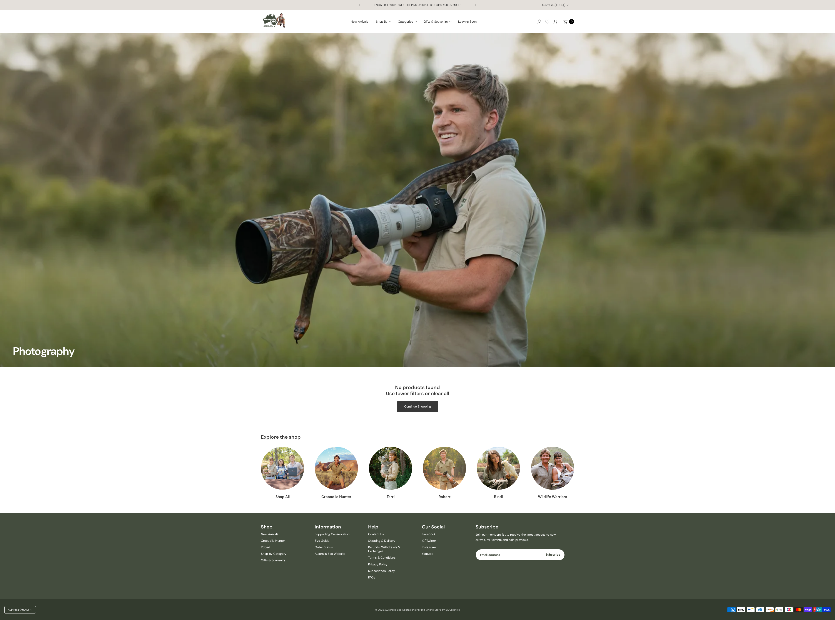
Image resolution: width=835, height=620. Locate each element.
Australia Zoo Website (330, 554)
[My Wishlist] (547, 21)
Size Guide (322, 541)
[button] (385, 21)
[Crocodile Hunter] (336, 468)
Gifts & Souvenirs (273, 560)
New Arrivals (269, 534)
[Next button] (475, 5)
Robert (445, 496)
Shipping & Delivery (382, 541)
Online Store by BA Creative (443, 610)
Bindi (498, 496)
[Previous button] (359, 5)
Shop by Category (273, 554)
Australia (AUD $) (553, 5)
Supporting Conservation (332, 534)
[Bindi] (498, 468)
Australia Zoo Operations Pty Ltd (405, 610)
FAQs (371, 577)
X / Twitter (429, 541)
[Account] (555, 21)
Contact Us (376, 534)
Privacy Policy (377, 564)
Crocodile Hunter (336, 496)
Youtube (427, 554)
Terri (390, 496)
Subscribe (553, 554)
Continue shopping (417, 406)
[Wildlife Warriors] (552, 468)
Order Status (324, 547)
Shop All (283, 496)
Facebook (429, 534)
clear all (440, 394)
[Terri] (390, 468)
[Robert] (444, 468)
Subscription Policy (381, 571)
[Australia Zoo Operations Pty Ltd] (274, 20)
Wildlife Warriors (552, 496)
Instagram (429, 547)
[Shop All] (282, 468)
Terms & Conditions (382, 558)
